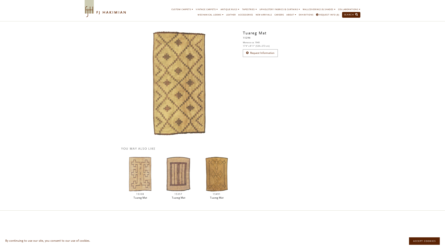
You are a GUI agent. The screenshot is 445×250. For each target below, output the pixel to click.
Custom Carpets (181, 10)
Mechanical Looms (210, 15)
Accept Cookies (424, 241)
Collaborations (348, 10)
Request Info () (329, 15)
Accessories (245, 15)
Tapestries (249, 10)
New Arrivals (264, 15)
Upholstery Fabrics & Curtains (279, 10)
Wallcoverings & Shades (318, 10)
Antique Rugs (229, 10)
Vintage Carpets (206, 10)
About (290, 15)
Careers (279, 15)
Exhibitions (306, 15)
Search (349, 15)
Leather (231, 15)
